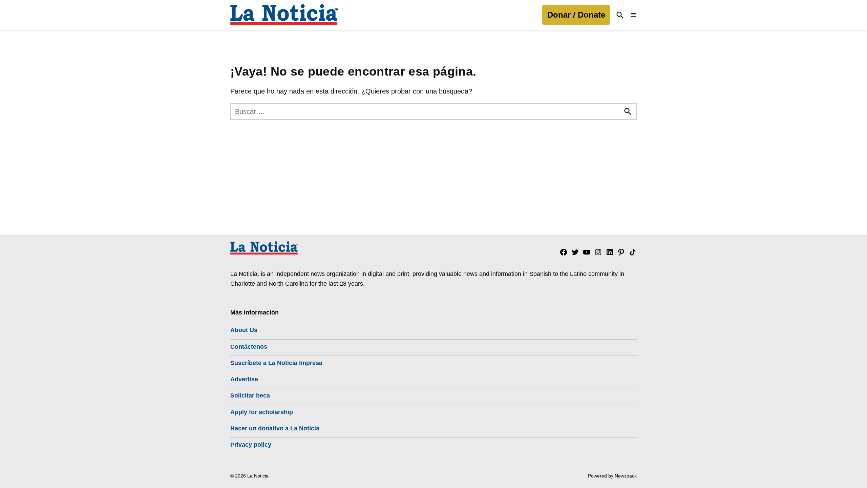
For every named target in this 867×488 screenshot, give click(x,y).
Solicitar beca (250, 395)
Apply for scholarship (261, 412)
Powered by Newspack (612, 476)
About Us (243, 330)
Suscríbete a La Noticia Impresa (276, 363)
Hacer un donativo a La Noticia (274, 428)
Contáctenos (248, 346)
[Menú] (633, 15)
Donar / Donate (576, 14)
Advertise (244, 379)
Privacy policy (250, 444)
